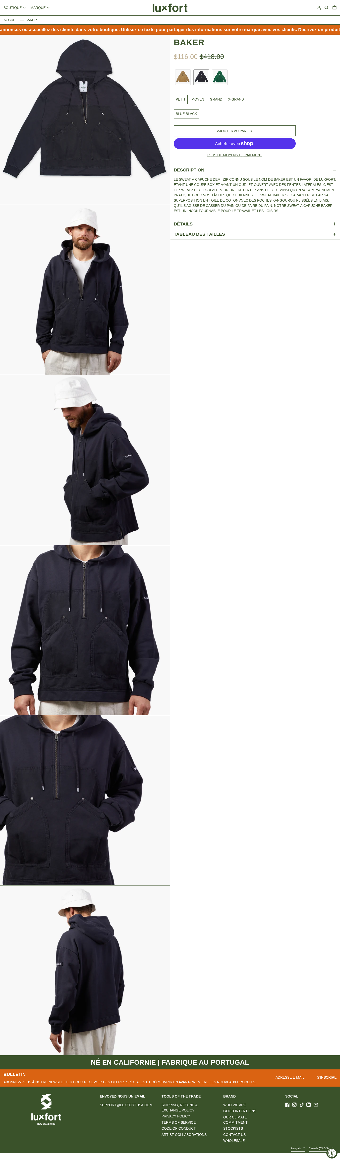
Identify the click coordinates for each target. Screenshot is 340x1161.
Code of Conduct (179, 1128)
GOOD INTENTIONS (239, 1111)
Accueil (10, 20)
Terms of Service (179, 1122)
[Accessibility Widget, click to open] (332, 1153)
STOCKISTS (233, 1128)
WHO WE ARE (234, 1105)
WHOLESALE (234, 1141)
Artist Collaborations (184, 1135)
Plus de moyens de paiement (234, 155)
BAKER (31, 20)
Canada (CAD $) (319, 1148)
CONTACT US (234, 1135)
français (296, 1148)
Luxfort (51, 1157)
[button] (334, 8)
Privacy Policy (176, 1116)
